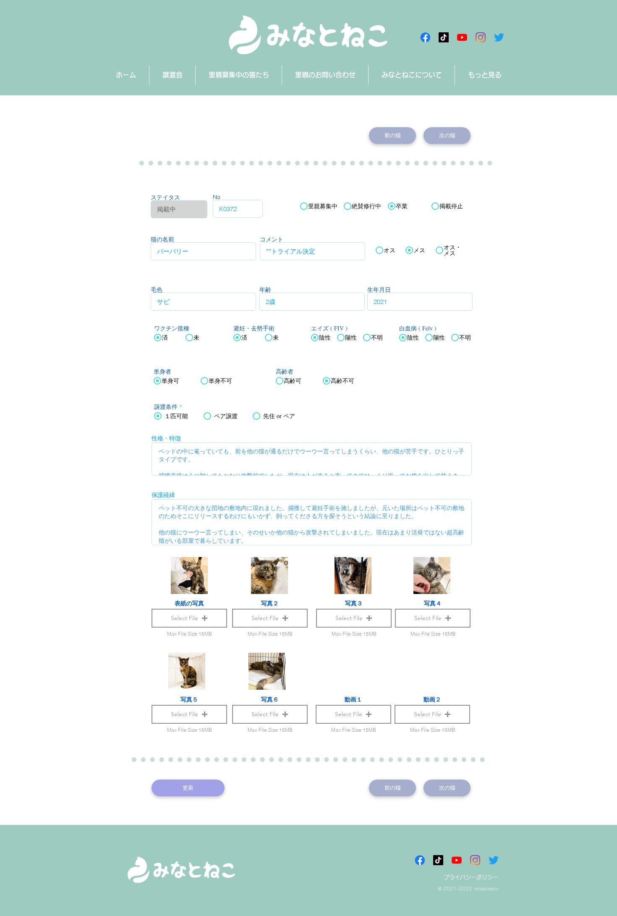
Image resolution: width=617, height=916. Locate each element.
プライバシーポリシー (471, 877)
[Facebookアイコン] (425, 37)
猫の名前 (162, 239)
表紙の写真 (189, 603)
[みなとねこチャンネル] (462, 37)
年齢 (265, 290)
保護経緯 (163, 495)
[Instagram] (481, 37)
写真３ (354, 603)
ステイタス (165, 197)
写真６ (270, 699)
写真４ (433, 603)
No (216, 197)
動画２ (432, 699)
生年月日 (379, 290)
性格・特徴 (166, 438)
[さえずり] (499, 37)
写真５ (189, 699)
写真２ (270, 603)
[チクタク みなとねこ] (444, 37)
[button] (353, 714)
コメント (271, 239)
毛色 (156, 290)
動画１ (353, 699)
